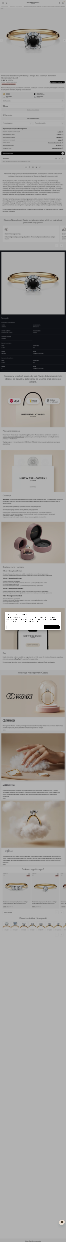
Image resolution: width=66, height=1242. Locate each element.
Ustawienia (10, 627)
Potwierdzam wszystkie (51, 627)
